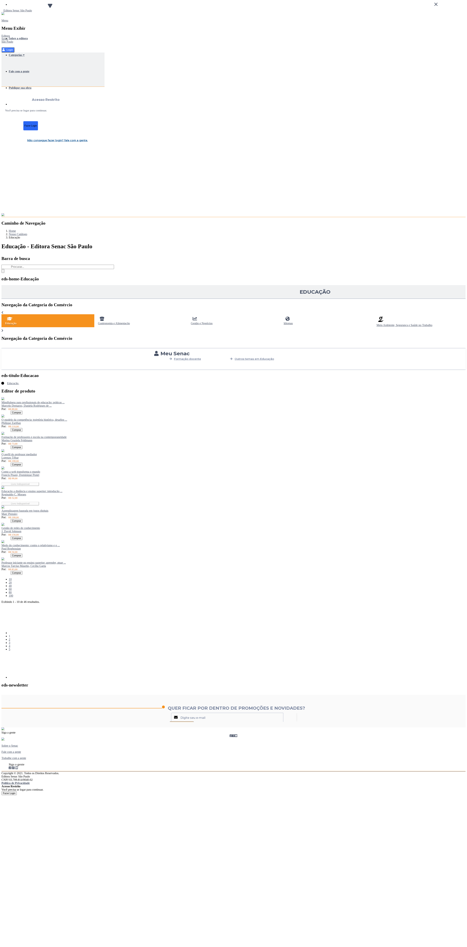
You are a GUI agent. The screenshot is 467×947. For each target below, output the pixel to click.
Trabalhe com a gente (13, 758)
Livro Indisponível (20, 484)
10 (10, 579)
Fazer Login (30, 125)
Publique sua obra (20, 87)
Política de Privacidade (15, 783)
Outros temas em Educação (254, 359)
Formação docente (187, 359)
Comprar (16, 412)
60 (10, 589)
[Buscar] (2, 271)
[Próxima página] (36, 677)
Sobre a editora (18, 38)
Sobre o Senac (9, 745)
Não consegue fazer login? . (57, 140)
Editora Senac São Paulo (7, 38)
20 (10, 582)
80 (10, 592)
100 (11, 595)
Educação (13, 383)
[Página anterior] (36, 632)
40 (10, 585)
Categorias (16, 55)
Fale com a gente (19, 71)
